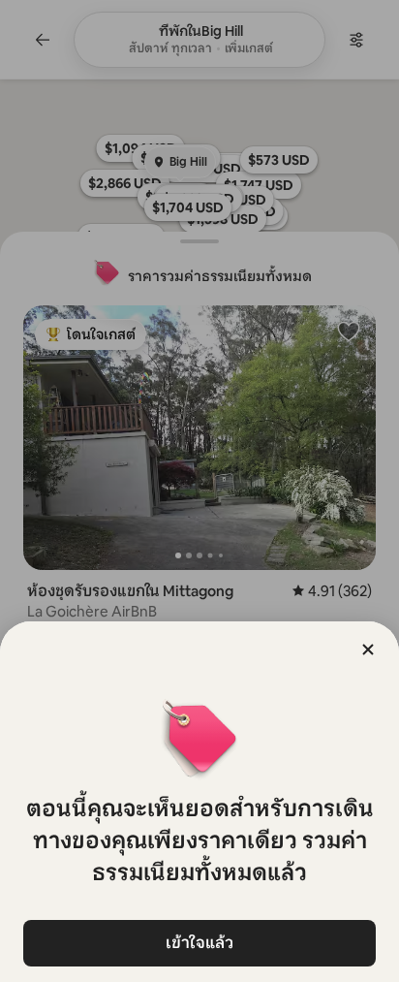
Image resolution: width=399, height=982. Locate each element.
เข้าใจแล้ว (199, 943)
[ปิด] (368, 649)
